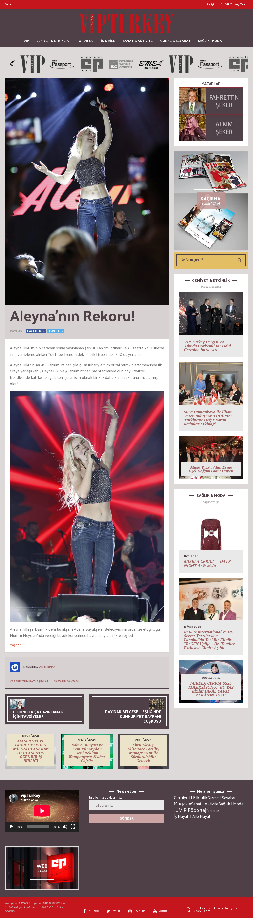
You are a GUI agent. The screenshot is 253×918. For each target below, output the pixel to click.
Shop (176, 810)
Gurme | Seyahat (221, 797)
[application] (42, 811)
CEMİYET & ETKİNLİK (52, 41)
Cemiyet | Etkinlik (190, 797)
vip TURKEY (47, 667)
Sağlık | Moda (231, 803)
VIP (26, 41)
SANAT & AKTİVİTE (138, 41)
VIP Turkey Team (236, 4)
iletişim (212, 4)
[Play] (11, 826)
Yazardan (212, 810)
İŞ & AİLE (108, 41)
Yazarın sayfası (66, 681)
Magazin (15, 644)
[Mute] (65, 826)
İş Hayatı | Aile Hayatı (192, 816)
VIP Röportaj (192, 810)
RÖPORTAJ (85, 41)
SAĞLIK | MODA (210, 41)
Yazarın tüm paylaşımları (29, 681)
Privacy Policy (223, 908)
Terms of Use (196, 908)
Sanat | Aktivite (205, 803)
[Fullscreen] (72, 826)
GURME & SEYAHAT (175, 41)
